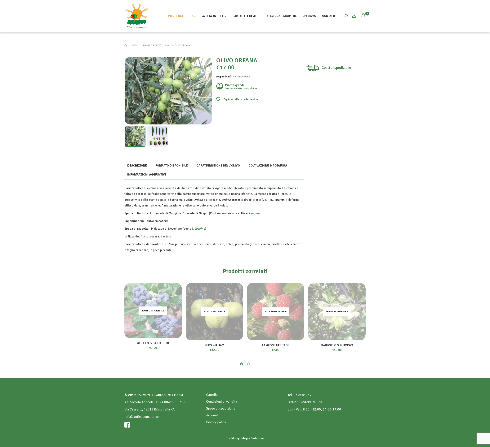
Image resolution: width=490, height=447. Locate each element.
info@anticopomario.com (143, 416)
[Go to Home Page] (125, 45)
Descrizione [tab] (137, 165)
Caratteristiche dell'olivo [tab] (218, 165)
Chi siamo (309, 16)
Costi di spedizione (336, 67)
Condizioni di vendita (221, 401)
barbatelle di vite (245, 16)
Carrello (212, 395)
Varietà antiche (213, 16)
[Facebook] (163, 425)
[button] (346, 16)
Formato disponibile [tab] (171, 165)
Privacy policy (216, 422)
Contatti (328, 16)
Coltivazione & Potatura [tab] (267, 165)
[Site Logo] (136, 16)
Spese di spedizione (220, 408)
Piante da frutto (180, 16)
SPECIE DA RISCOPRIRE (281, 16)
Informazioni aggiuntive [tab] (147, 174)
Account (212, 415)
